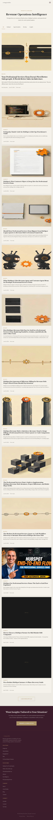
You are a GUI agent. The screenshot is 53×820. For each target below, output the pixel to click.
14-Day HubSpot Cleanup (8, 759)
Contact (4, 804)
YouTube (4, 806)
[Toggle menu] (50, 2)
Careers (4, 794)
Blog (4, 791)
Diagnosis (5, 748)
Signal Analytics (16, 27)
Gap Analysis (5, 751)
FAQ (4, 756)
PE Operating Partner (7, 779)
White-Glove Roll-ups (7, 768)
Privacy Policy (22, 816)
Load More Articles (26, 698)
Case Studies (5, 789)
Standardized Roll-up (7, 771)
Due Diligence (6, 776)
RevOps (25, 27)
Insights (31, 27)
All (3, 27)
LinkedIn (4, 801)
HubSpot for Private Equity (8, 766)
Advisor (4, 774)
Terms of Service (30, 816)
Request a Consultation (26, 723)
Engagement (5, 753)
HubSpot (9, 27)
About (4, 786)
